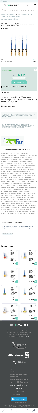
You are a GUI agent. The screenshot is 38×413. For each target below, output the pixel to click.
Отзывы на (13, 382)
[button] (3, 43)
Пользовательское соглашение (19, 379)
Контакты (12, 371)
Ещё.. (27, 336)
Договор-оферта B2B (16, 376)
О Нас (11, 369)
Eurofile (34, 59)
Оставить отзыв (7, 234)
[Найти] (2, 10)
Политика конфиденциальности (19, 374)
